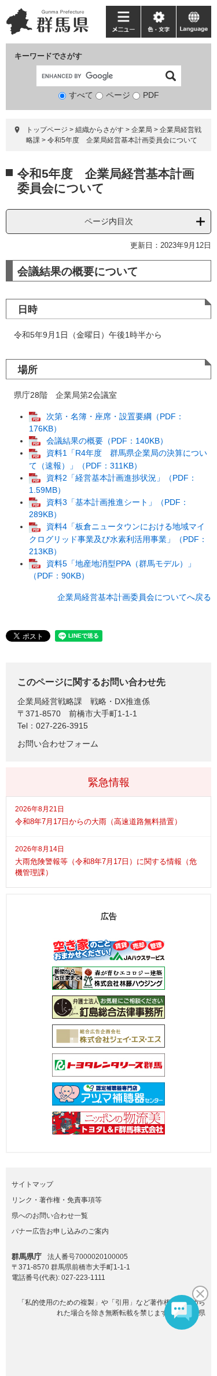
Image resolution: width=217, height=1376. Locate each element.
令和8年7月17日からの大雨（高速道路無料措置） (98, 821)
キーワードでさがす (48, 56)
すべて (81, 95)
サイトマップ (32, 1184)
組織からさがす (99, 130)
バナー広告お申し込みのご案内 (60, 1231)
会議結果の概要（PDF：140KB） (107, 440)
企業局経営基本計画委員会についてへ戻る (134, 597)
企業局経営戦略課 (49, 701)
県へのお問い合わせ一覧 (50, 1216)
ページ (118, 95)
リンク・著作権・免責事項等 (57, 1200)
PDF (151, 95)
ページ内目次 (108, 221)
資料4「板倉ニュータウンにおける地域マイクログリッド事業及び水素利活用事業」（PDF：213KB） (118, 538)
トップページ (47, 130)
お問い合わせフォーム (57, 743)
